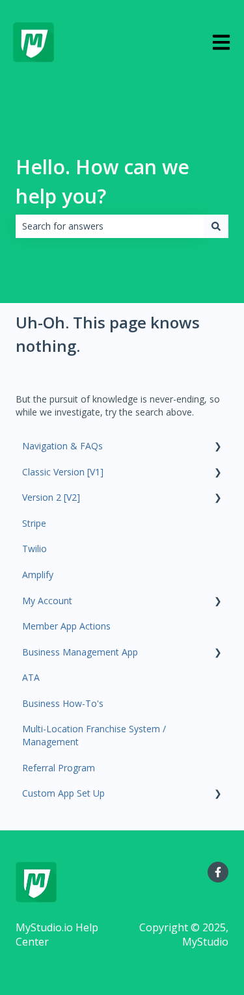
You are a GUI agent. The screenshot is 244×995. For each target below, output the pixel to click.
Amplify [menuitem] (37, 574)
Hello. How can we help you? (102, 181)
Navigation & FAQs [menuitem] (62, 446)
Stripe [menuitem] (34, 523)
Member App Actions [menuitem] (66, 626)
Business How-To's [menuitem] (62, 703)
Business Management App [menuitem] (80, 652)
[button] (218, 447)
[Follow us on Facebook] (218, 872)
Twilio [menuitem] (34, 548)
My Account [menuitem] (47, 600)
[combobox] (110, 226)
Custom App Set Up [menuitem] (63, 793)
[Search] (216, 226)
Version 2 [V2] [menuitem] (51, 497)
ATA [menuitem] (31, 677)
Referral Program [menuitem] (58, 768)
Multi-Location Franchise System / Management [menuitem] (94, 735)
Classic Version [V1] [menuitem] (62, 472)
